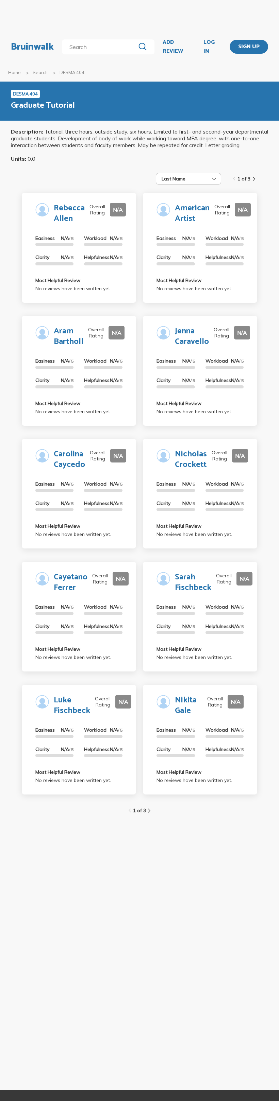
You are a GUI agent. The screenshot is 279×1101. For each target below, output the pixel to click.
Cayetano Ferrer (70, 582)
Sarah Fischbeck (193, 582)
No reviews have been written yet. (73, 288)
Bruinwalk (32, 46)
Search (40, 72)
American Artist (192, 213)
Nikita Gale (186, 705)
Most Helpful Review (57, 280)
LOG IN (209, 46)
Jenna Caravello (192, 336)
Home (14, 72)
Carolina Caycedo (69, 459)
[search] (100, 46)
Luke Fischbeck (72, 705)
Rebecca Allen (69, 213)
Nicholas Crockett (191, 459)
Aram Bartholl (68, 336)
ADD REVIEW (173, 46)
